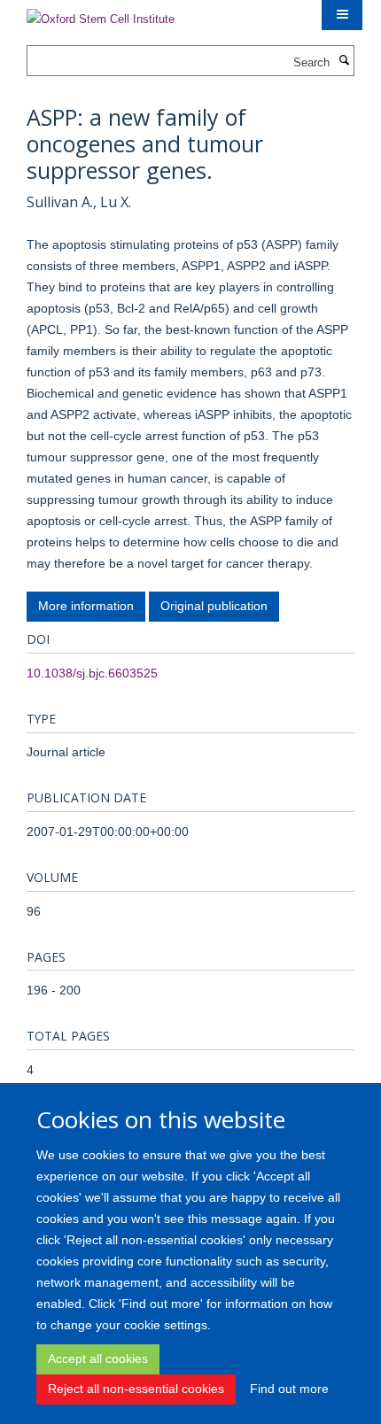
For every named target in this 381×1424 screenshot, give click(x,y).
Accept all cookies (98, 1358)
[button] (342, 15)
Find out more (289, 1388)
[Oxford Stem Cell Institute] (101, 13)
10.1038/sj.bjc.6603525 (92, 673)
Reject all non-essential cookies (136, 1388)
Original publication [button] (214, 606)
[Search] (344, 61)
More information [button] (86, 606)
